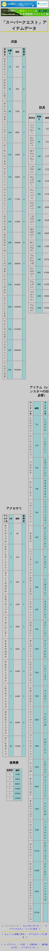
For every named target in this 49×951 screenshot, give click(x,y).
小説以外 (33, 944)
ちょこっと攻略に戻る (15, 934)
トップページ (10, 944)
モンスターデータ (31, 926)
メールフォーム (28, 947)
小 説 (22, 944)
